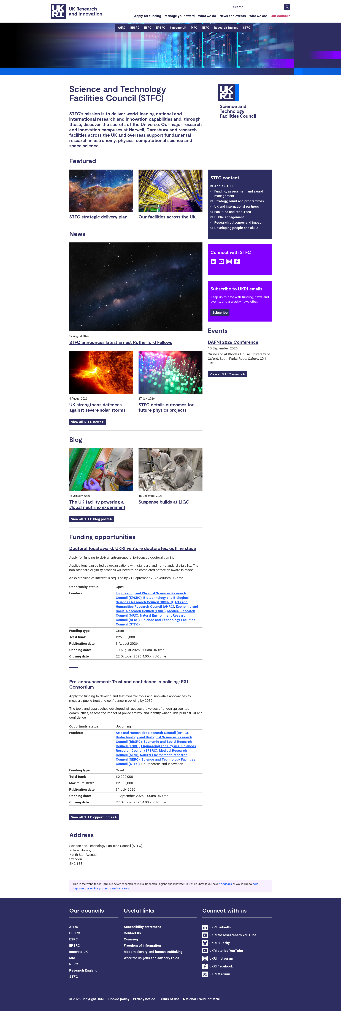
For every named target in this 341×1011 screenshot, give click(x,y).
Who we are (258, 16)
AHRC (122, 27)
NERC (205, 27)
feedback (225, 884)
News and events (233, 16)
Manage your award (180, 16)
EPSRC (160, 27)
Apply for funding (147, 16)
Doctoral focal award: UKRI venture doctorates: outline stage (132, 548)
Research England (226, 27)
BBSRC (134, 27)
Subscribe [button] (220, 313)
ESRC (147, 27)
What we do (207, 16)
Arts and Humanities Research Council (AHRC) (152, 733)
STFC (246, 27)
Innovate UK (178, 27)
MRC (194, 27)
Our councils (280, 16)
